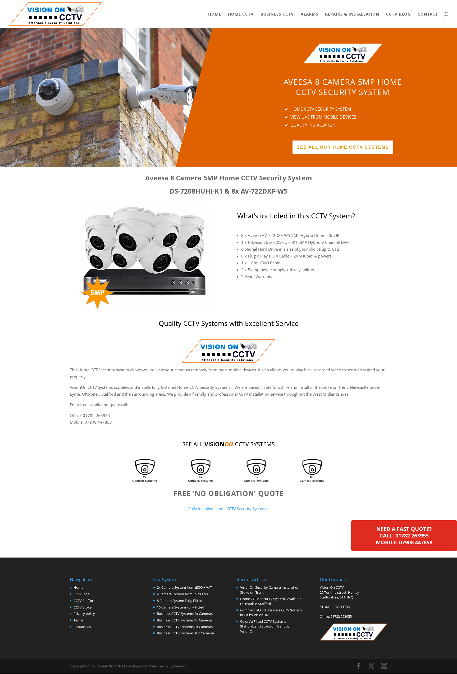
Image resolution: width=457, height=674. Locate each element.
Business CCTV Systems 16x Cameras (185, 633)
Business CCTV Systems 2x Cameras (185, 613)
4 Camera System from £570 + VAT (183, 594)
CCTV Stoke (83, 607)
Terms (78, 620)
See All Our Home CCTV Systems (343, 147)
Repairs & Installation (352, 14)
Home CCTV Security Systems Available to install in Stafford (270, 601)
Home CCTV (241, 14)
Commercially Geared (167, 666)
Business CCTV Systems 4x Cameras (185, 620)
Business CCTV (277, 14)
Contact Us (82, 626)
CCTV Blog (398, 14)
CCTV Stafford (84, 600)
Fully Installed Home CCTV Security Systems (228, 508)
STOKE (325, 606)
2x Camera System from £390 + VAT (184, 587)
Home (214, 14)
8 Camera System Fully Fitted (179, 600)
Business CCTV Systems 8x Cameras (185, 626)
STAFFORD (341, 606)
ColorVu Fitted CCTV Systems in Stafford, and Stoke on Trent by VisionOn (265, 626)
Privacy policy (84, 613)
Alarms (309, 14)
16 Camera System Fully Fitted (180, 607)
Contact (428, 14)
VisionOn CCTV (110, 666)
